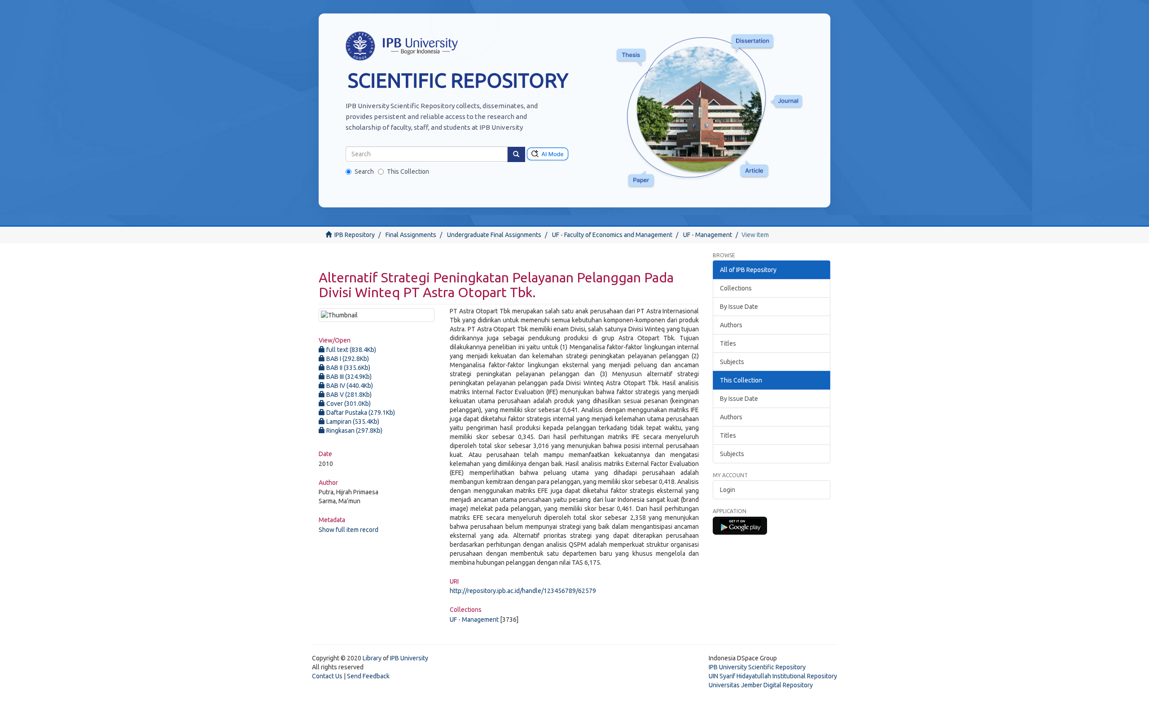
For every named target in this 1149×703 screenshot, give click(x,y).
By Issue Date (739, 306)
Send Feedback (368, 676)
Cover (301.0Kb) (348, 403)
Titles (728, 343)
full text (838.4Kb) (350, 349)
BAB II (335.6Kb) (347, 367)
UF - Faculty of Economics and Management (612, 234)
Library (372, 658)
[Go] (516, 154)
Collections (736, 288)
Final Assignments (411, 234)
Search (364, 171)
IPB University (409, 658)
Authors (731, 325)
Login (727, 489)
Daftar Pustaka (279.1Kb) (360, 412)
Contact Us (327, 676)
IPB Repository (354, 234)
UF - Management (707, 234)
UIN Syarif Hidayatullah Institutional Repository (773, 676)
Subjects (732, 361)
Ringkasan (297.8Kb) (353, 430)
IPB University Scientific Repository (757, 667)
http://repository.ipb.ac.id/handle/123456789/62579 (523, 590)
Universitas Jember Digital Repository (761, 685)
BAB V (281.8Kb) (348, 394)
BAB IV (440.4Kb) (349, 385)
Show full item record (348, 529)
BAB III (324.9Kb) (348, 376)
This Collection (408, 171)
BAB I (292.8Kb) (347, 358)
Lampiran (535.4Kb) (352, 421)
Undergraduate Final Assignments (494, 234)
